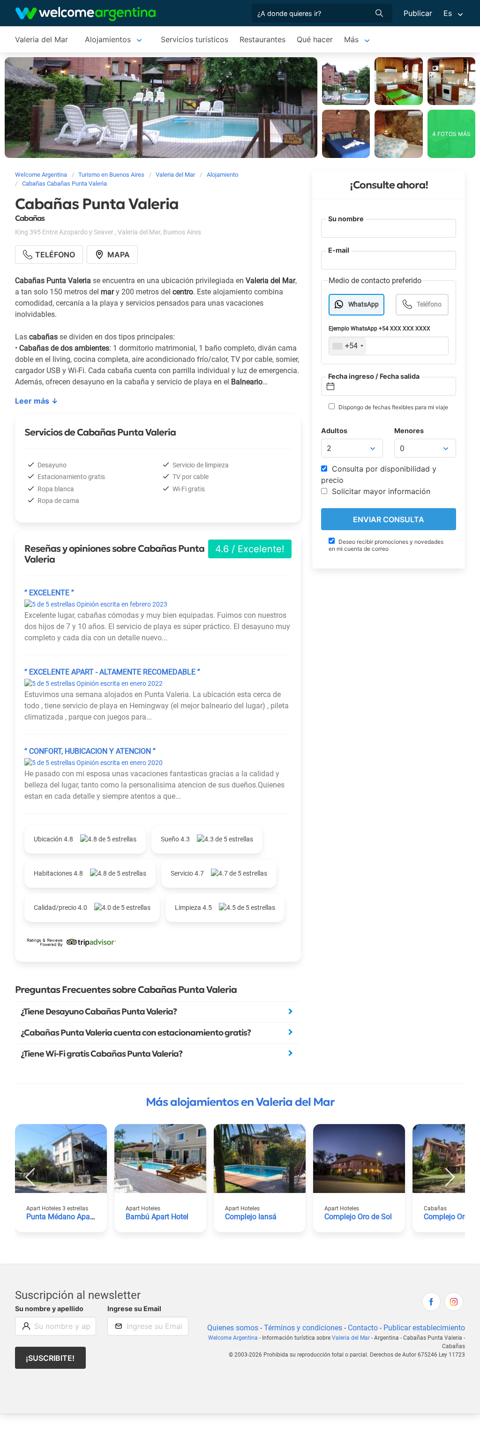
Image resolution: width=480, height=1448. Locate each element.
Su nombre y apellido (49, 1309)
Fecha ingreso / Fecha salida (374, 376)
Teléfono (429, 304)
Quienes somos (232, 1327)
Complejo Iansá (251, 1216)
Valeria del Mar (41, 39)
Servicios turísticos (194, 39)
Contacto (363, 1327)
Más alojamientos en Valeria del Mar (240, 1102)
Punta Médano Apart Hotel (70, 1216)
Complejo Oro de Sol (358, 1216)
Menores (409, 431)
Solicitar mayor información (380, 491)
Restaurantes (262, 39)
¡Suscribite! (50, 1358)
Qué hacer (315, 39)
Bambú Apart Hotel (157, 1216)
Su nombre (346, 219)
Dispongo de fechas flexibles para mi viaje (392, 407)
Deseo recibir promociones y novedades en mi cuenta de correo (386, 545)
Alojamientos (108, 39)
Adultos (334, 431)
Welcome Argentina (233, 1338)
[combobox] (347, 346)
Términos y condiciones (303, 1327)
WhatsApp (363, 304)
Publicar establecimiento (424, 1327)
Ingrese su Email (134, 1309)
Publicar (418, 13)
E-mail (338, 250)
